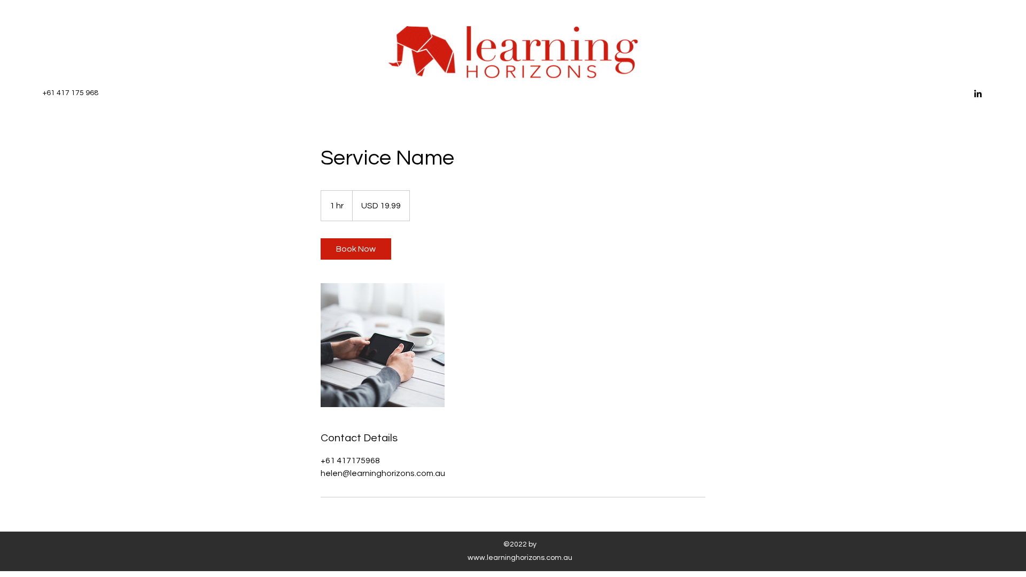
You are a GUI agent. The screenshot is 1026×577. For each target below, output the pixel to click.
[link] (356, 249)
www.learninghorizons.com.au (520, 558)
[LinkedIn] (978, 93)
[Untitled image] (383, 345)
